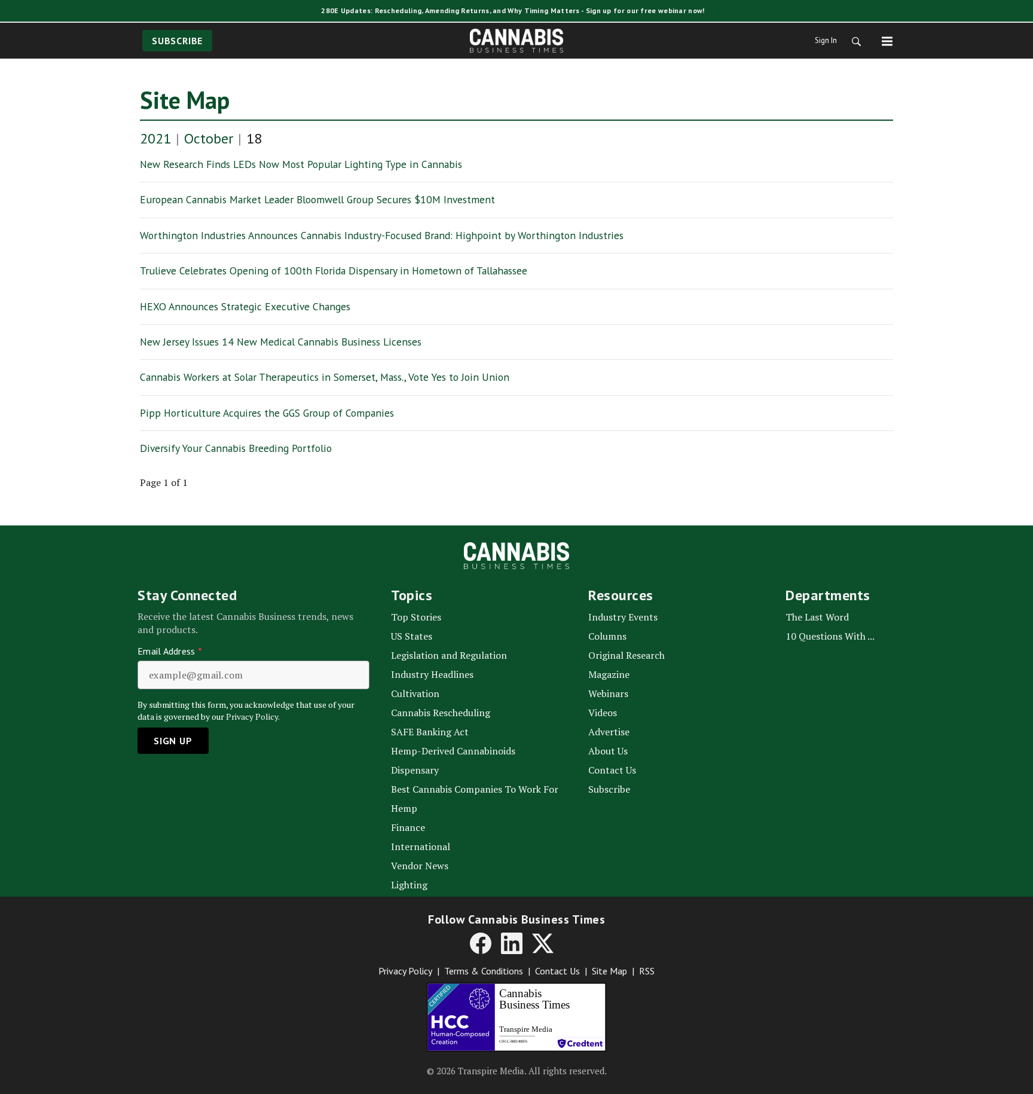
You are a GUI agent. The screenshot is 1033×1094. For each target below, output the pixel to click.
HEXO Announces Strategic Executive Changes (245, 306)
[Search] (852, 41)
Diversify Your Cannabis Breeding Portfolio (236, 448)
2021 (155, 138)
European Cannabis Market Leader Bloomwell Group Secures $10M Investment (317, 199)
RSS (647, 971)
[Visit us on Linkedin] (511, 943)
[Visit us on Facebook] (480, 943)
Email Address (169, 651)
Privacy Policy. (253, 716)
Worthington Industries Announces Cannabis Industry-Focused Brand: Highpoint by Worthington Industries (382, 235)
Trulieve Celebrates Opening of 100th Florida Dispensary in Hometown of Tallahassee (333, 270)
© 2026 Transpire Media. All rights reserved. (517, 1071)
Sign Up (173, 741)
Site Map (185, 99)
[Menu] (887, 41)
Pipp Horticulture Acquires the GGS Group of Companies (267, 413)
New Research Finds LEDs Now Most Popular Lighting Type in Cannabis (301, 164)
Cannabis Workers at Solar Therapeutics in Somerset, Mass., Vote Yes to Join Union (324, 377)
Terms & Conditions (483, 971)
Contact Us (557, 971)
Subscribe (177, 41)
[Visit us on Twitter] (543, 943)
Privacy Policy (405, 971)
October (208, 138)
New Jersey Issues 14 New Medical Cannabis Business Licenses (280, 342)
